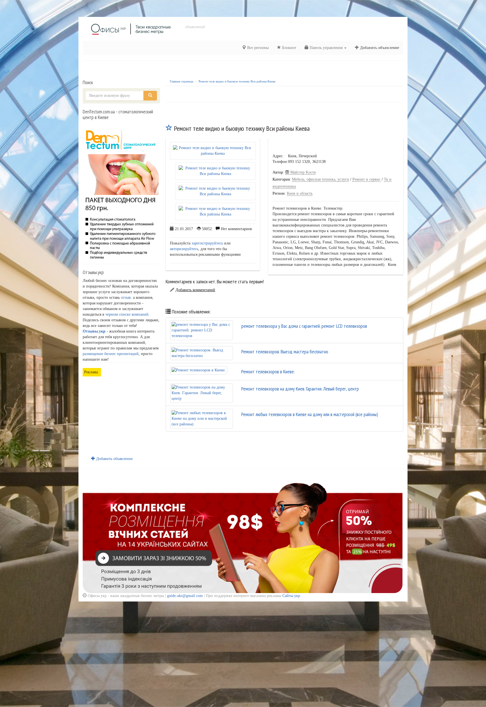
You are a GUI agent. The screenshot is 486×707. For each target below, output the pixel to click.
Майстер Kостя (302, 172)
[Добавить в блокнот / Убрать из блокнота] (169, 128)
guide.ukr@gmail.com (185, 596)
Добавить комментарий (195, 290)
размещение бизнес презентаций (111, 354)
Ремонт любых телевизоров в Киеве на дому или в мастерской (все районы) (309, 414)
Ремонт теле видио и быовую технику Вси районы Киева (237, 81)
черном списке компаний (126, 314)
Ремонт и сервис (366, 179)
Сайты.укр (291, 596)
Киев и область (299, 193)
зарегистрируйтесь (207, 243)
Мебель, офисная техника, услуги (320, 179)
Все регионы (257, 48)
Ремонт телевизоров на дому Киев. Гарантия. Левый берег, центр (300, 388)
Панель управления (326, 48)
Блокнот (288, 48)
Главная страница (181, 81)
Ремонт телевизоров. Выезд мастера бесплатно (284, 351)
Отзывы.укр (94, 331)
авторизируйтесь (184, 249)
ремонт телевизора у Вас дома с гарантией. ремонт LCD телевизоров (304, 326)
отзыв (126, 297)
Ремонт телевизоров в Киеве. (268, 371)
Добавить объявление (379, 48)
